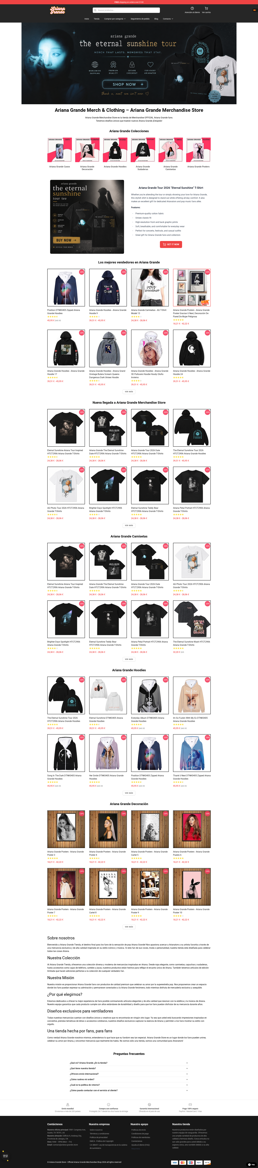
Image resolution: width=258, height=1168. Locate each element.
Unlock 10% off (5, 1156)
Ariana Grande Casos (59, 166)
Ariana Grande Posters (198, 166)
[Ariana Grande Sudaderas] (143, 150)
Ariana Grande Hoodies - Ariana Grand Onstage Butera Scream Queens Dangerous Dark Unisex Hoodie (107, 374)
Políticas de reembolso (140, 1137)
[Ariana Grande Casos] (59, 150)
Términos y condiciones (99, 1134)
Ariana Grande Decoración (87, 168)
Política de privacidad (99, 1137)
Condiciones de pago (140, 1134)
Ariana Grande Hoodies (115, 166)
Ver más (129, 392)
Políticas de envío (138, 1130)
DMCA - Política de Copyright (102, 1141)
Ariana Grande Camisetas (171, 168)
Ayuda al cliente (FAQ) (140, 1145)
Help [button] (253, 1165)
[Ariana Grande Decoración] (87, 150)
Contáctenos (136, 1141)
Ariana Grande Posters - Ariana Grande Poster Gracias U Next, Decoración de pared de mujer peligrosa (191, 313)
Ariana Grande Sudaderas (143, 168)
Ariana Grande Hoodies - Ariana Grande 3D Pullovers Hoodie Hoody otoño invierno (149, 374)
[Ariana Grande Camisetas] (170, 150)
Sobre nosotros (96, 1130)
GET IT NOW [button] (173, 244)
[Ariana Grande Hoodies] (115, 150)
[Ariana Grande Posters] (198, 150)
